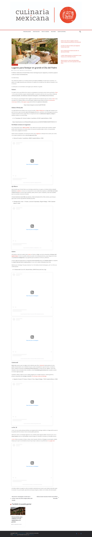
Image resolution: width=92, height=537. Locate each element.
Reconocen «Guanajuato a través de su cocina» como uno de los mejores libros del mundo (22, 498)
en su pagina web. (51, 440)
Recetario (53, 31)
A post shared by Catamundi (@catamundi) (32, 423)
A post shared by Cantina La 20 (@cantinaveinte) (32, 484)
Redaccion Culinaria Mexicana (26, 70)
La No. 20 (14, 439)
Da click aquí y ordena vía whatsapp (39, 376)
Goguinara (38, 133)
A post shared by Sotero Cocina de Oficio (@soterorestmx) (32, 314)
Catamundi (41, 365)
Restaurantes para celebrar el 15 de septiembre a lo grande (17, 519)
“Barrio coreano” (26, 127)
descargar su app (25, 101)
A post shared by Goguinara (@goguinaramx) (32, 182)
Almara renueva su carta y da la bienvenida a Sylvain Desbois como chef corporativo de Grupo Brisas (71, 62)
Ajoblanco (19, 191)
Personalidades (27, 31)
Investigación (36, 31)
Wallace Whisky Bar (40, 110)
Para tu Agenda (45, 31)
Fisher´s (54, 98)
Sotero (29, 254)
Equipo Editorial (62, 31)
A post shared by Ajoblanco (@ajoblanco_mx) (32, 247)
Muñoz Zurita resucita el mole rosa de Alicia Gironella (47, 497)
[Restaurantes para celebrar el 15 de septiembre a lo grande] (17, 508)
